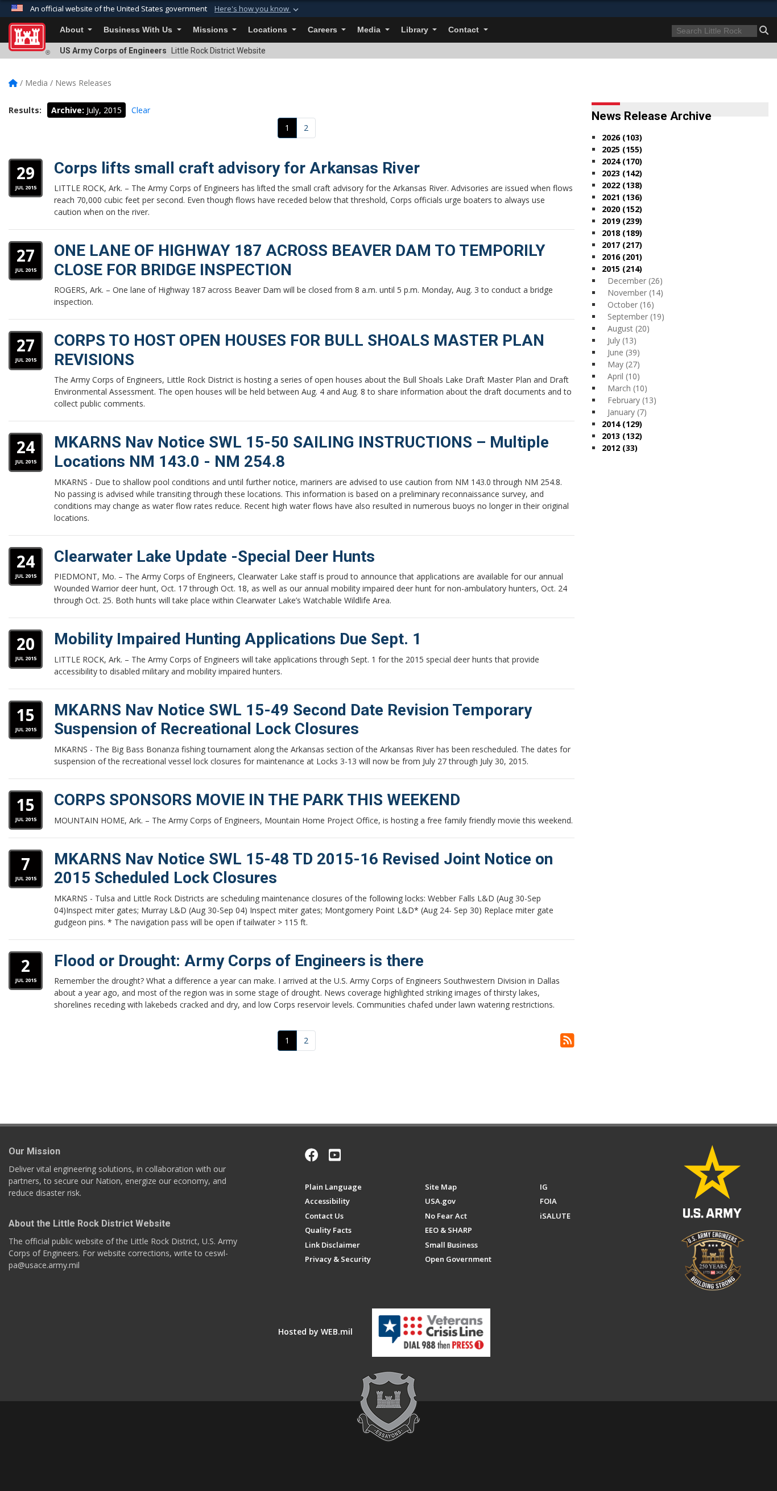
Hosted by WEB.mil (315, 1331)
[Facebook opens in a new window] (312, 1155)
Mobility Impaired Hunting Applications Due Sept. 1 (237, 638)
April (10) (623, 376)
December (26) (635, 280)
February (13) (631, 400)
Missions (211, 30)
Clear (140, 110)
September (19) (635, 316)
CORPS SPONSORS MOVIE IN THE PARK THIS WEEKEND (257, 799)
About (73, 30)
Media (370, 30)
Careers (324, 30)
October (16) (630, 304)
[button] (257, 9)
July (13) (622, 340)
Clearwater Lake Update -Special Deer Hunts (214, 556)
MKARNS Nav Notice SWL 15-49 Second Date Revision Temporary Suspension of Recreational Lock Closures (293, 720)
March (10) (627, 388)
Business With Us (139, 30)
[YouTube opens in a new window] (335, 1155)
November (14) (635, 292)
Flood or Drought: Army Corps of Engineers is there (239, 960)
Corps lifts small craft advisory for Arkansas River (237, 168)
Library (416, 30)
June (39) (623, 352)
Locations (269, 30)
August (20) (628, 328)
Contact (464, 30)
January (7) (627, 412)
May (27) (623, 364)
